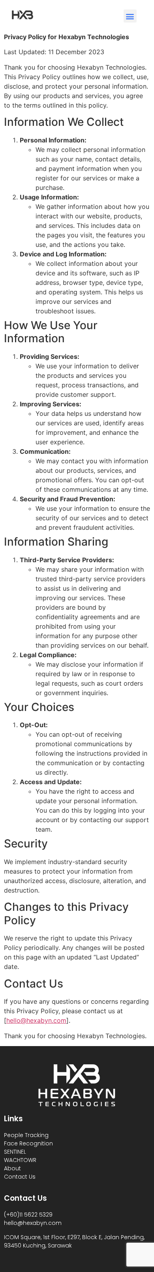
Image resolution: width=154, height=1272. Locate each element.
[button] (130, 16)
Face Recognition (28, 1143)
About (12, 1168)
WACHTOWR (20, 1160)
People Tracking (26, 1135)
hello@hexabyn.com (36, 1020)
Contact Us (20, 1177)
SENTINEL (15, 1152)
